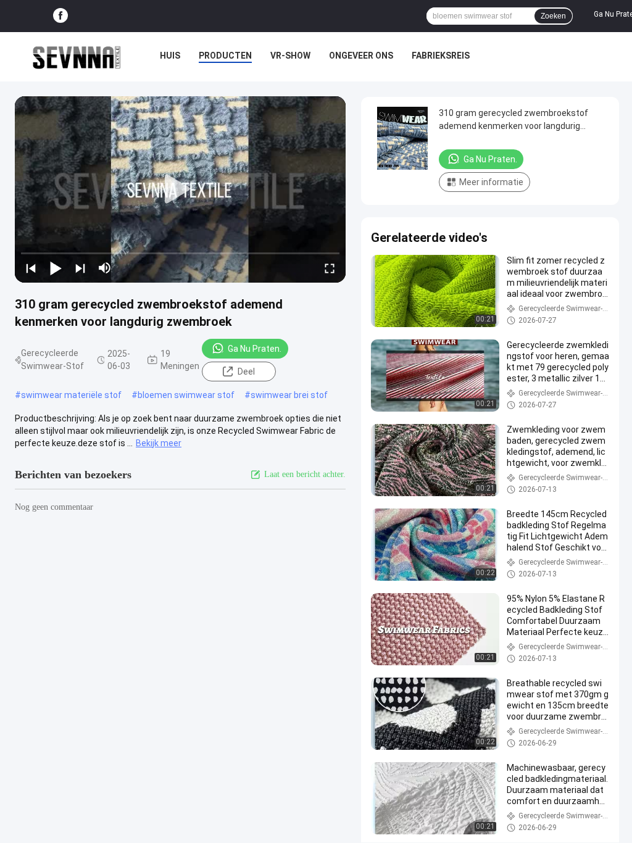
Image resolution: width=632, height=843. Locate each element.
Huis (170, 55)
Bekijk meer (158, 443)
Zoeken (553, 16)
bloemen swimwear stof (186, 395)
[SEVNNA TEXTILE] (77, 56)
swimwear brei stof (289, 395)
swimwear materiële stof (71, 395)
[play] (180, 189)
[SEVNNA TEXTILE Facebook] (60, 16)
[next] (80, 268)
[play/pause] (55, 268)
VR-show (290, 55)
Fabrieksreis (441, 55)
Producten (225, 55)
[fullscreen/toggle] (329, 268)
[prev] (31, 268)
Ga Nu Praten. (254, 349)
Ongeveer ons (361, 55)
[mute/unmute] (105, 268)
